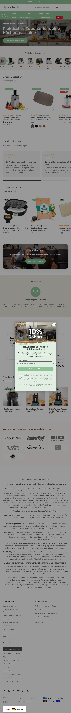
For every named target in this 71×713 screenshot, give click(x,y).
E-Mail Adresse (22, 360)
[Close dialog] (54, 324)
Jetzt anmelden (35, 369)
